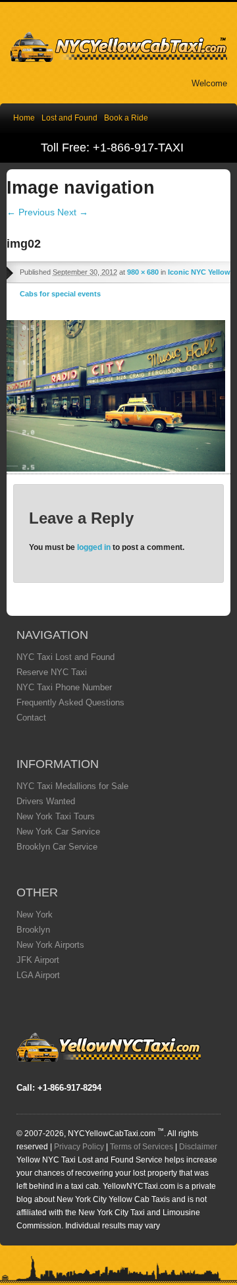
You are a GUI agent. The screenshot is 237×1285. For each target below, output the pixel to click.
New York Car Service (58, 831)
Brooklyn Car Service (56, 847)
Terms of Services (141, 1146)
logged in (94, 547)
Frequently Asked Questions (70, 702)
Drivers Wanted (45, 801)
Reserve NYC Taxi (51, 672)
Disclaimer (198, 1146)
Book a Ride (126, 118)
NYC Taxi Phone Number (64, 687)
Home (24, 118)
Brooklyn (33, 930)
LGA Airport (38, 975)
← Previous (31, 212)
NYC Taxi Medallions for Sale (72, 786)
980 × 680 (143, 272)
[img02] (116, 468)
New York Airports (50, 945)
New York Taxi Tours (55, 816)
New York (34, 914)
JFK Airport (37, 960)
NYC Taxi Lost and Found (65, 657)
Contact (31, 718)
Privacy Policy (79, 1146)
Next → (72, 212)
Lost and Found (69, 118)
